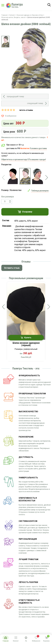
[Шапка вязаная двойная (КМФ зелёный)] (25, 176)
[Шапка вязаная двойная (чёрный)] (12, 176)
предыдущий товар (15, 96)
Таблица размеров (40, 191)
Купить (27, 337)
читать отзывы (26, 110)
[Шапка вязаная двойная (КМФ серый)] (37, 176)
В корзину (27, 211)
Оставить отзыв (11, 268)
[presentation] (3, 177)
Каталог (5, 5)
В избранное (10, 116)
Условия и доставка (38, 148)
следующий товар (35, 103)
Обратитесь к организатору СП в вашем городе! (23, 159)
